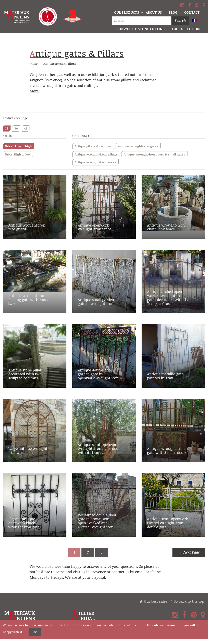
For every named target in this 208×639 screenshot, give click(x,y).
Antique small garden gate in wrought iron (96, 301)
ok (35, 632)
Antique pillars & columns (93, 146)
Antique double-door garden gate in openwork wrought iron (98, 374)
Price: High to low (17, 154)
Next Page (191, 552)
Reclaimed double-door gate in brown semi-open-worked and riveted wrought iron (97, 521)
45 (25, 128)
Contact (192, 12)
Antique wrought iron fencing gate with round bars (28, 299)
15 (6, 128)
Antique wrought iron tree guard (26, 227)
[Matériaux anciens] (34, 618)
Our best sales (155, 601)
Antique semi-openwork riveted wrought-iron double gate (167, 522)
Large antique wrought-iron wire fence (28, 450)
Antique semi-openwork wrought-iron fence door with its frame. (99, 448)
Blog (173, 12)
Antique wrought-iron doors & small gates (154, 154)
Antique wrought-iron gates (138, 146)
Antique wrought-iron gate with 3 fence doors (166, 450)
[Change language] (196, 21)
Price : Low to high (18, 146)
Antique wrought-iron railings (96, 154)
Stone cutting (140, 29)
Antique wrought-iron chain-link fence (166, 227)
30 (16, 128)
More (34, 91)
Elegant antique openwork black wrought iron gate (23, 522)
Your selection (186, 29)
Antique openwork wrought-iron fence (94, 227)
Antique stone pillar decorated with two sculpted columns (25, 374)
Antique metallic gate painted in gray (165, 375)
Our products (126, 12)
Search (180, 20)
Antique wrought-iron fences (95, 162)
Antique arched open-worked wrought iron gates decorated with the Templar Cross (168, 297)
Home (34, 64)
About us (154, 12)
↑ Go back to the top (187, 601)
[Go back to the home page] (17, 16)
